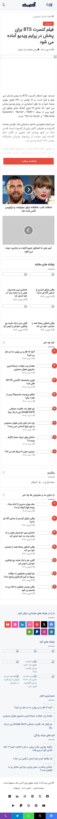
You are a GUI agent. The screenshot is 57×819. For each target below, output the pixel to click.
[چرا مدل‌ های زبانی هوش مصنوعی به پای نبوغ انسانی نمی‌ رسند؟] (45, 428)
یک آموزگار (36, 482)
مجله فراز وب (48, 482)
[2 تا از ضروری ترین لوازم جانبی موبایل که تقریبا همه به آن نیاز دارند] (46, 654)
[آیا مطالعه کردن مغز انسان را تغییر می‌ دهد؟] (46, 679)
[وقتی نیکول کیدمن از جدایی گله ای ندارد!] (42, 280)
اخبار (44, 16)
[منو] (50, 5)
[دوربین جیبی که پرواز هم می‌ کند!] (45, 456)
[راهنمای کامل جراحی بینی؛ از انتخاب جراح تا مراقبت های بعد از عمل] (46, 664)
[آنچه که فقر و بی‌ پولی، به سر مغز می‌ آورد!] (45, 356)
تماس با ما (26, 788)
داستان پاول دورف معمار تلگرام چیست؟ (21, 438)
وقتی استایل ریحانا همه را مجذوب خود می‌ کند (43, 324)
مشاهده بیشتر (29, 161)
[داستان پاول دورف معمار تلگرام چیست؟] (45, 442)
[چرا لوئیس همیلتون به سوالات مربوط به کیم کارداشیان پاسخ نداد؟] (45, 577)
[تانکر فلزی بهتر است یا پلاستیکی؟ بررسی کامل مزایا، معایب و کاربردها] (28, 681)
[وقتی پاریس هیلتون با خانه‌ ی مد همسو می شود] (45, 590)
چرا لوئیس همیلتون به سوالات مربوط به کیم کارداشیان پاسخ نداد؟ (19, 575)
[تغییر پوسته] (4, 5)
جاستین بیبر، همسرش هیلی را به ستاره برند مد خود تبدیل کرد (16, 293)
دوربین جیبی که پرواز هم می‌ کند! (20, 451)
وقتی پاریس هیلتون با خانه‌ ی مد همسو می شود (20, 588)
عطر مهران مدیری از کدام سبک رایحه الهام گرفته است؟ (21, 505)
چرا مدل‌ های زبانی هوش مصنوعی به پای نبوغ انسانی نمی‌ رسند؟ (19, 424)
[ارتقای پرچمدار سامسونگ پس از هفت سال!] (45, 399)
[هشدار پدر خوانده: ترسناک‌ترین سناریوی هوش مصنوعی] (45, 370)
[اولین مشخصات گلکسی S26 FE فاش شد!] (45, 385)
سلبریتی (36, 16)
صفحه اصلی (38, 788)
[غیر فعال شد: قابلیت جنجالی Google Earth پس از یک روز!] (45, 413)
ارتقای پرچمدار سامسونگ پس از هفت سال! (20, 396)
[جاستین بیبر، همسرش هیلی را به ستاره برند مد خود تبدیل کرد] (15, 280)
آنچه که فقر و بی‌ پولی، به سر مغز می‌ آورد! (20, 353)
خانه (50, 16)
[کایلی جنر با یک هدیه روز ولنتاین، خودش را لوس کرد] (15, 312)
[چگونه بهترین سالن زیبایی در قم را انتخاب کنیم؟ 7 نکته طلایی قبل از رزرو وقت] (28, 666)
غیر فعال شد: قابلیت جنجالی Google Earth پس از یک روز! (21, 410)
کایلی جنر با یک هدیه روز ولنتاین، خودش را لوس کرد (15, 324)
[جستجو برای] (47, 5)
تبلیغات (16, 788)
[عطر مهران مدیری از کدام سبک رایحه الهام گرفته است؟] (45, 509)
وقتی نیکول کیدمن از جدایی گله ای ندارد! (45, 291)
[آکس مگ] (28, 4)
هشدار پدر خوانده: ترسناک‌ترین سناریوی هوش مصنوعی (21, 367)
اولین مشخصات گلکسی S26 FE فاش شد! (20, 381)
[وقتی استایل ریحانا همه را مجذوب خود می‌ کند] (42, 312)
